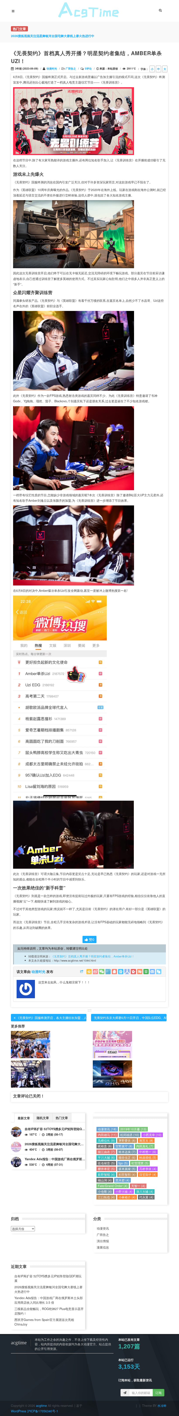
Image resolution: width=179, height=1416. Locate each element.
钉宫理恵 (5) (139, 1163)
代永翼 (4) (146, 1197)
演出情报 (103, 1241)
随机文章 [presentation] (43, 1118)
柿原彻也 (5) (147, 1157)
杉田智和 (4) (127, 1174)
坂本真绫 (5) (127, 1169)
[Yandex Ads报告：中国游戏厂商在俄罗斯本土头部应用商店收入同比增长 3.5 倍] (16, 1162)
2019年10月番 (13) (133, 1129)
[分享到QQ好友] (114, 971)
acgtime (42, 1405)
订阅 (158, 1392)
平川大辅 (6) (106, 1157)
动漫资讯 (103, 1228)
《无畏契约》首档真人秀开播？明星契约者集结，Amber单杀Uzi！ (92, 956)
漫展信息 (103, 1247)
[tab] (23, 1117)
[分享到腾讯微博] (108, 971)
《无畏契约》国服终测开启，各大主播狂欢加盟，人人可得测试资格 (62, 1017)
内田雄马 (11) (107, 1135)
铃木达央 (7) (127, 1152)
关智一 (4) (138, 1186)
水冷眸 (162, 1405)
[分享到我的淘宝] (139, 971)
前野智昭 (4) (106, 1174)
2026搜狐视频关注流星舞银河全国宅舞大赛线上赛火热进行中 (66, 1144)
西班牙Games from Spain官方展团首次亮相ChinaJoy (44, 1321)
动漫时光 (51, 68)
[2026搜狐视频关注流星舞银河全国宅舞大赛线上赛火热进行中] (16, 1147)
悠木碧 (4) (122, 1180)
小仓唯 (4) (105, 1191)
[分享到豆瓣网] (146, 971)
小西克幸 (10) (152, 1135)
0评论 (88, 68)
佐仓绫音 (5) (106, 1163)
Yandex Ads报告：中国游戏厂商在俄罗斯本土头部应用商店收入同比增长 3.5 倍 (79, 1159)
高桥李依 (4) (147, 1169)
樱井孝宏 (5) (106, 1169)
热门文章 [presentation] (62, 1118)
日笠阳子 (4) (147, 1174)
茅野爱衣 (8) (127, 1140)
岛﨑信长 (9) (106, 1140)
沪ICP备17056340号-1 (42, 1411)
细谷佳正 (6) (127, 1157)
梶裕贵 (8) (105, 1146)
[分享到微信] (101, 971)
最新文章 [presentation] (24, 1118)
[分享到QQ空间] (89, 971)
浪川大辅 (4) (144, 1191)
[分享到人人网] (127, 971)
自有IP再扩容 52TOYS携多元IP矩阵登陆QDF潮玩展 (60, 1129)
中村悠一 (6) (147, 1152)
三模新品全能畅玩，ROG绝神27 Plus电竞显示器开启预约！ (49, 1311)
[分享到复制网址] (158, 971)
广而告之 (70, 68)
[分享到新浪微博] (95, 971)
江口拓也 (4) (106, 1197)
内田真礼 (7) (144, 1146)
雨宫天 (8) (146, 1140)
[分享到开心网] (133, 971)
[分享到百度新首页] (120, 971)
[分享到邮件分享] (152, 971)
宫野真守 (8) (124, 1146)
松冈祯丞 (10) (129, 1135)
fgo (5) (123, 1163)
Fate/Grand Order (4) (112, 1186)
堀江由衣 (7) (106, 1152)
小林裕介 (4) (127, 1197)
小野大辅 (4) (124, 1191)
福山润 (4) (105, 1180)
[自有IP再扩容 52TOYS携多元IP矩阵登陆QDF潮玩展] (16, 1132)
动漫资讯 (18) (107, 1129)
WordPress (18, 1411)
